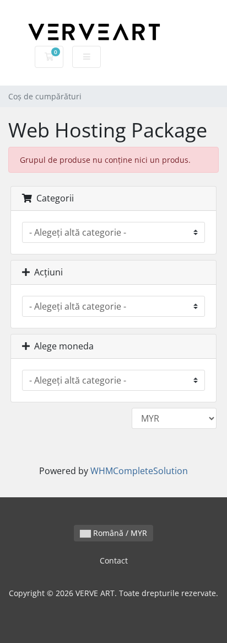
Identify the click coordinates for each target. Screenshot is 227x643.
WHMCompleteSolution (139, 471)
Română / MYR (119, 533)
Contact (114, 560)
